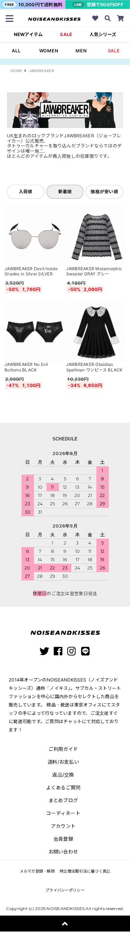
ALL (16, 50)
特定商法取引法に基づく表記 (85, 871)
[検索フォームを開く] (108, 19)
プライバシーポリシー (65, 890)
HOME (16, 70)
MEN (81, 50)
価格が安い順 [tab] (104, 191)
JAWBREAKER (41, 70)
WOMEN (49, 50)
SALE (66, 34)
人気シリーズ (102, 34)
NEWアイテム (28, 34)
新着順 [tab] (65, 191)
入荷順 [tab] (26, 191)
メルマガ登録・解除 (37, 871)
